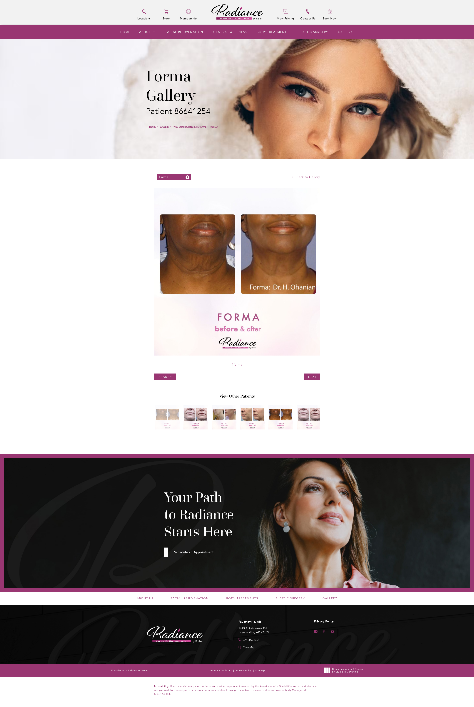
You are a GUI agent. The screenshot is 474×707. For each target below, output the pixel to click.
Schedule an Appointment (193, 552)
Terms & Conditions (220, 670)
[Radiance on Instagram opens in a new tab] (316, 631)
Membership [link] (188, 18)
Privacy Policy (324, 621)
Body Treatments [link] (273, 32)
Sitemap (260, 670)
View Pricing (285, 18)
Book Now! (330, 18)
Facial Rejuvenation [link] (184, 32)
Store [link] (166, 18)
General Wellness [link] (230, 32)
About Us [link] (147, 32)
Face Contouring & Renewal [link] (189, 126)
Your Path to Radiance (199, 514)
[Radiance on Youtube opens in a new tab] (332, 631)
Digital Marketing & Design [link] (347, 670)
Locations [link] (144, 18)
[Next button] (243, 436)
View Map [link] (249, 647)
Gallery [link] (345, 32)
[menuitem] (125, 32)
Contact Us (307, 18)
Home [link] (125, 32)
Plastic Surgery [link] (313, 32)
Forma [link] (214, 126)
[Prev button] (231, 436)
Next (312, 377)
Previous (165, 377)
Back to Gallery (307, 177)
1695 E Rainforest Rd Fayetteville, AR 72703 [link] (253, 630)
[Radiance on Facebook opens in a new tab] (324, 631)
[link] (249, 640)
